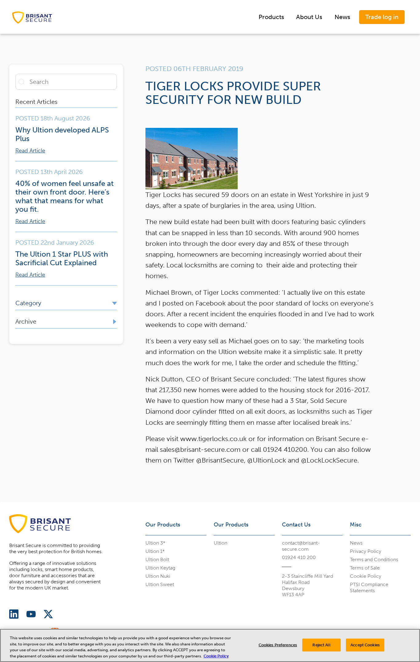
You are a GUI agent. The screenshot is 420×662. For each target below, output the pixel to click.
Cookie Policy (365, 576)
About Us (309, 17)
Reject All (321, 645)
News (342, 17)
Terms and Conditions (374, 559)
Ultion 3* (155, 543)
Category (28, 303)
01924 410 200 (299, 557)
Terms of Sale (365, 568)
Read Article (30, 150)
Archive (25, 321)
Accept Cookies (365, 645)
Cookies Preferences (278, 645)
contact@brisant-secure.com (301, 546)
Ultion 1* (155, 551)
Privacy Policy (365, 551)
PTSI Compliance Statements (369, 587)
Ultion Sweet (159, 584)
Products (271, 17)
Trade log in (381, 17)
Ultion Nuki (157, 576)
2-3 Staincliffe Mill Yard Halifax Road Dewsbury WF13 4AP (307, 585)
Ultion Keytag (160, 568)
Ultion (220, 543)
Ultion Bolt (157, 559)
